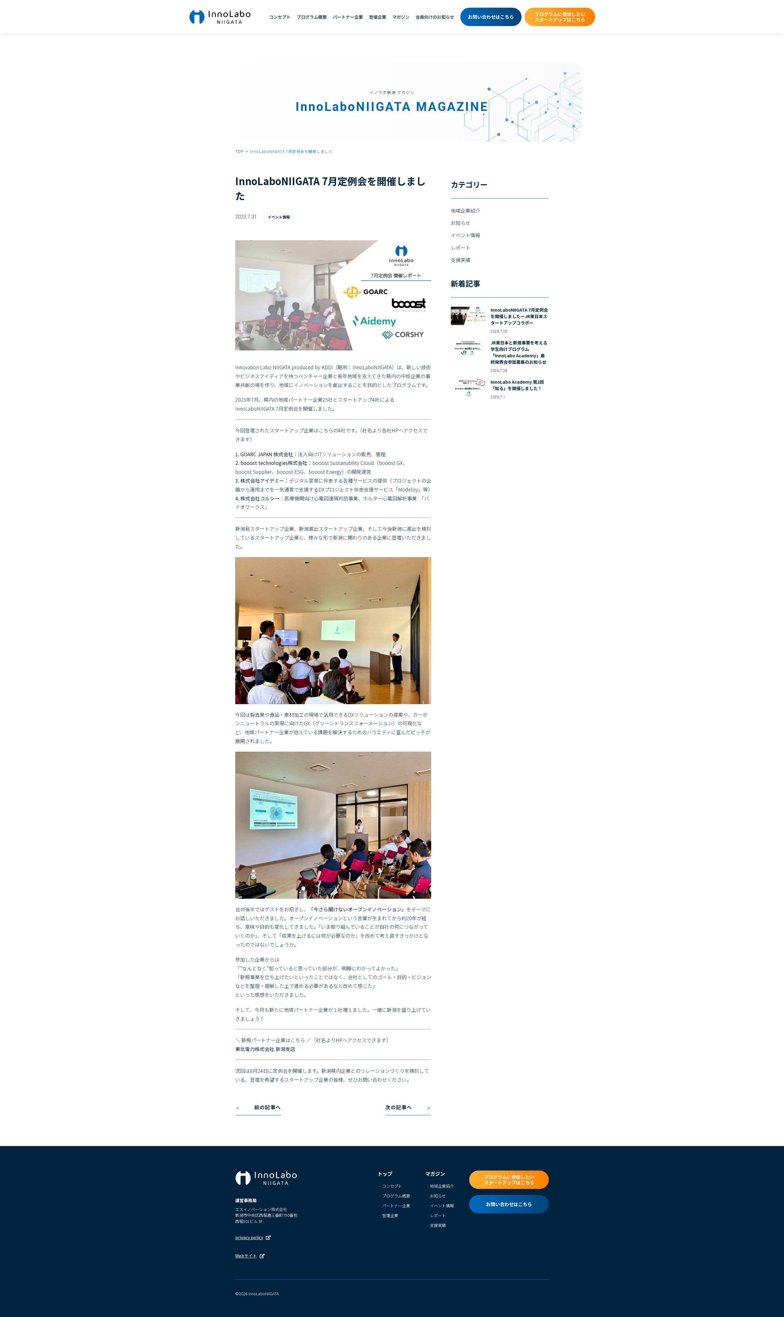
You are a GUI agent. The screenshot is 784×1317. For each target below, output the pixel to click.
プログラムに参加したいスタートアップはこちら (560, 17)
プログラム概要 (312, 17)
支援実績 (460, 260)
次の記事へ (398, 1107)
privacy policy (249, 1237)
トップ (385, 1173)
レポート (460, 247)
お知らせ (460, 222)
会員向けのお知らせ (435, 17)
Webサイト (246, 1256)
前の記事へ (267, 1107)
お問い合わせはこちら (491, 16)
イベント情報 (279, 216)
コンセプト (280, 17)
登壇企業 (377, 17)
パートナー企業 (348, 17)
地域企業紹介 (465, 210)
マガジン (400, 17)
